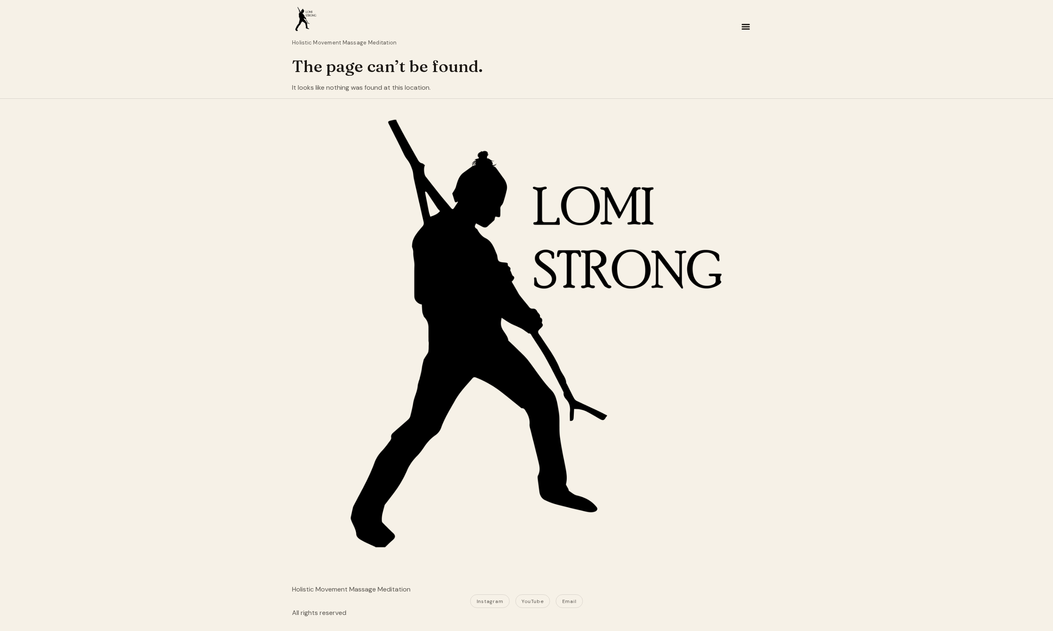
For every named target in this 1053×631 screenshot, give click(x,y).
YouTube (532, 601)
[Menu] (746, 27)
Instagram (490, 601)
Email (569, 601)
